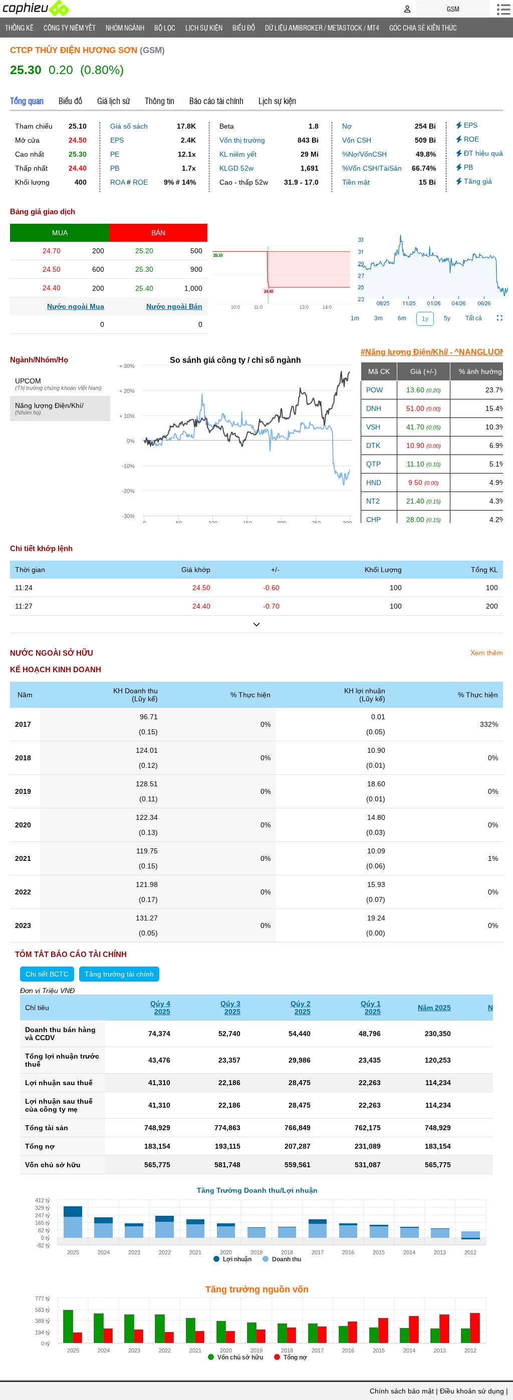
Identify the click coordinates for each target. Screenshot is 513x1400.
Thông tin (159, 100)
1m (355, 318)
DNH (373, 408)
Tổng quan (27, 100)
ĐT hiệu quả (482, 153)
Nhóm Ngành (125, 27)
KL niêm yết (237, 154)
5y (447, 318)
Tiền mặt (356, 182)
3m (378, 318)
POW (374, 390)
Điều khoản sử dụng (472, 1391)
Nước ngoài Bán (174, 306)
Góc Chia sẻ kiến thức (423, 27)
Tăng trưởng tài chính (119, 974)
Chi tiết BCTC (47, 974)
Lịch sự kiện (277, 100)
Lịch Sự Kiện (203, 27)
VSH (373, 427)
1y (425, 318)
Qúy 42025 (160, 1008)
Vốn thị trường (242, 140)
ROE (140, 182)
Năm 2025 (434, 1008)
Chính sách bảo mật (402, 1391)
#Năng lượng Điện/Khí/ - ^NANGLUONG (436, 352)
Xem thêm (486, 653)
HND (373, 483)
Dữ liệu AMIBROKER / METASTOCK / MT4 (322, 27)
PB (114, 168)
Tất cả (473, 318)
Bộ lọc (164, 27)
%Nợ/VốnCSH (364, 154)
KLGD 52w (236, 168)
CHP (373, 520)
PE (114, 154)
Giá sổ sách (129, 126)
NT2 (373, 501)
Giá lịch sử (113, 100)
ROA (117, 182)
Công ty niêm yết (70, 27)
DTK (373, 445)
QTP (373, 464)
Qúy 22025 (301, 1008)
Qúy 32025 (230, 1008)
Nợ (347, 126)
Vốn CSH (356, 140)
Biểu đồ (243, 27)
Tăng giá (477, 181)
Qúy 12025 (371, 1008)
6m (402, 318)
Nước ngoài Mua (75, 306)
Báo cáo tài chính (216, 100)
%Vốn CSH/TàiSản (372, 168)
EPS (117, 140)
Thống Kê (19, 27)
